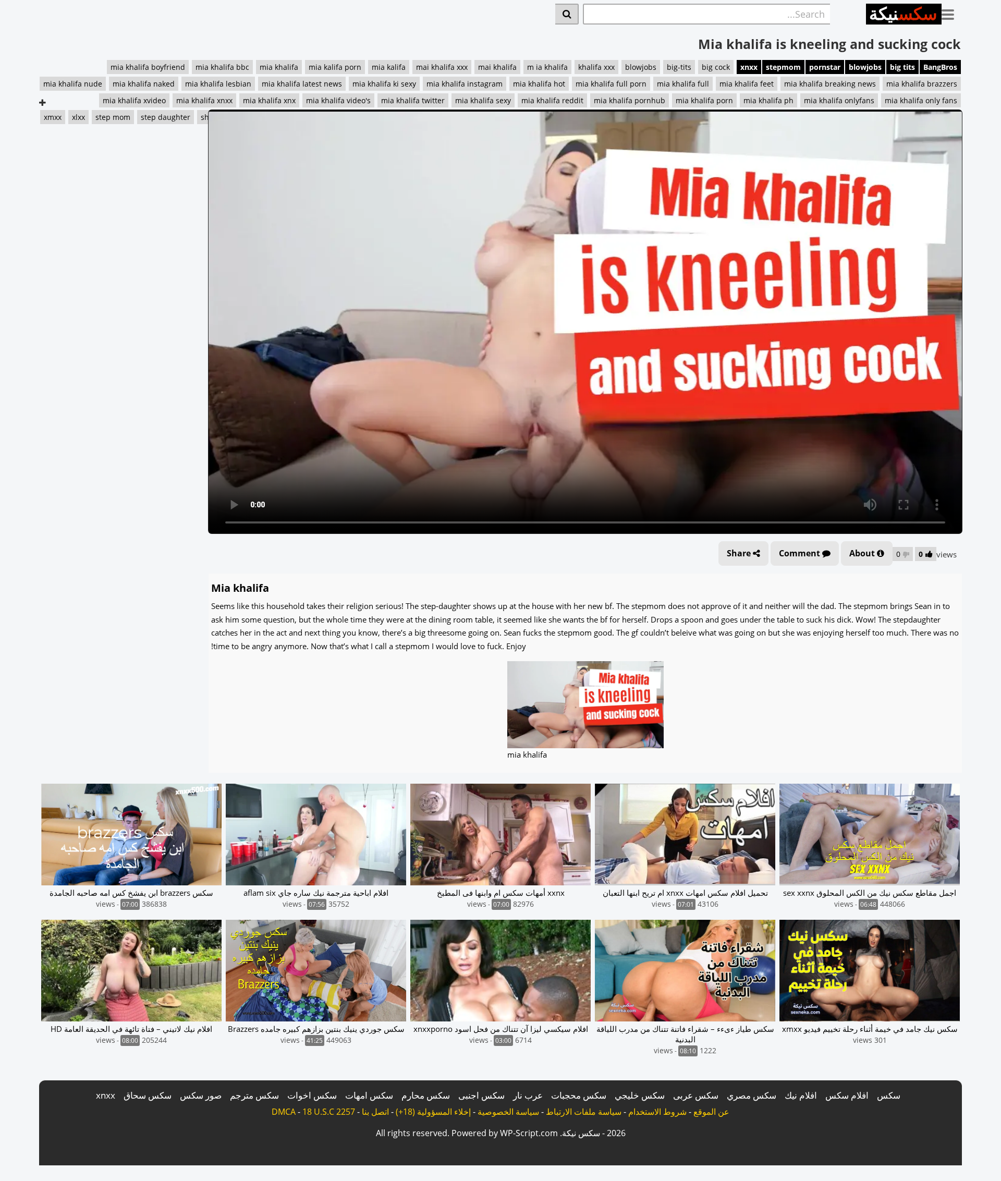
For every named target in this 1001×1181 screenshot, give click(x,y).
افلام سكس (847, 1095)
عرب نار (528, 1095)
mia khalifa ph (768, 100)
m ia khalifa (547, 67)
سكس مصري (751, 1095)
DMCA (284, 1111)
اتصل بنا (375, 1111)
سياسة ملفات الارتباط (583, 1111)
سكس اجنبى (481, 1095)
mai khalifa (497, 67)
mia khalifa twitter (413, 100)
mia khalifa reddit (552, 100)
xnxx (749, 67)
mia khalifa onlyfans (839, 100)
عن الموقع (711, 1111)
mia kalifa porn (335, 67)
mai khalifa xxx (442, 67)
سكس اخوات (312, 1095)
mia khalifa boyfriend (148, 67)
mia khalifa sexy (483, 100)
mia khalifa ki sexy (384, 84)
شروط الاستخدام (657, 1111)
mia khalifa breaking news (830, 84)
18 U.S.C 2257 (328, 1111)
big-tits (679, 67)
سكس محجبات (578, 1095)
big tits (902, 67)
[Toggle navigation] (952, 12)
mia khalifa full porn (611, 84)
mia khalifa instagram (464, 84)
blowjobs (865, 67)
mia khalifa (279, 67)
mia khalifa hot (539, 84)
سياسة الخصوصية (508, 1111)
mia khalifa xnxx (204, 100)
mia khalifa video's (338, 100)
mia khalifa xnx (269, 100)
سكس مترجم (254, 1095)
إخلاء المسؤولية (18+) (433, 1111)
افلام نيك (801, 1095)
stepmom (783, 67)
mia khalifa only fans (921, 100)
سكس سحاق (148, 1095)
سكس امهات (369, 1095)
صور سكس (201, 1095)
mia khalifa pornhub (629, 100)
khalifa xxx (596, 67)
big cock (716, 67)
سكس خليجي (640, 1095)
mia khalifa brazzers (921, 84)
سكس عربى (695, 1095)
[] (567, 14)
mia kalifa (389, 67)
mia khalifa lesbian (218, 84)
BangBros (940, 67)
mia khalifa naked (144, 84)
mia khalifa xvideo (134, 100)
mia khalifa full (683, 84)
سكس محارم (425, 1095)
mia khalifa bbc (222, 67)
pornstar (824, 67)
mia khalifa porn (704, 100)
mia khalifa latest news (302, 84)
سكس (888, 1095)
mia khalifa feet (746, 84)
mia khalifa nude (72, 84)
